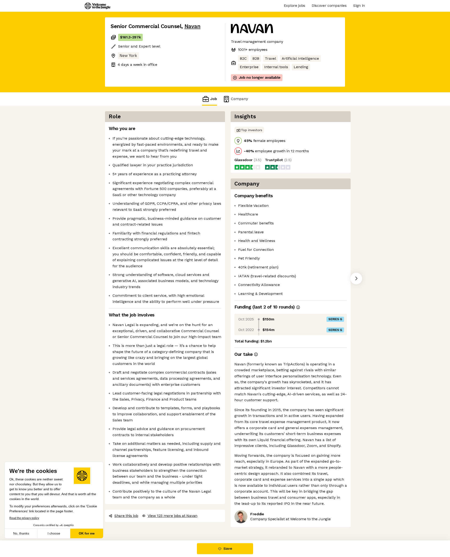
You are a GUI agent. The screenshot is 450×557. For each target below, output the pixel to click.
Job (213, 99)
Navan (192, 26)
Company (239, 99)
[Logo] (97, 6)
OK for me (87, 533)
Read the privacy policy (24, 518)
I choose (54, 533)
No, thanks (21, 533)
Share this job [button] (126, 515)
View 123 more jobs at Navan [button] (172, 515)
